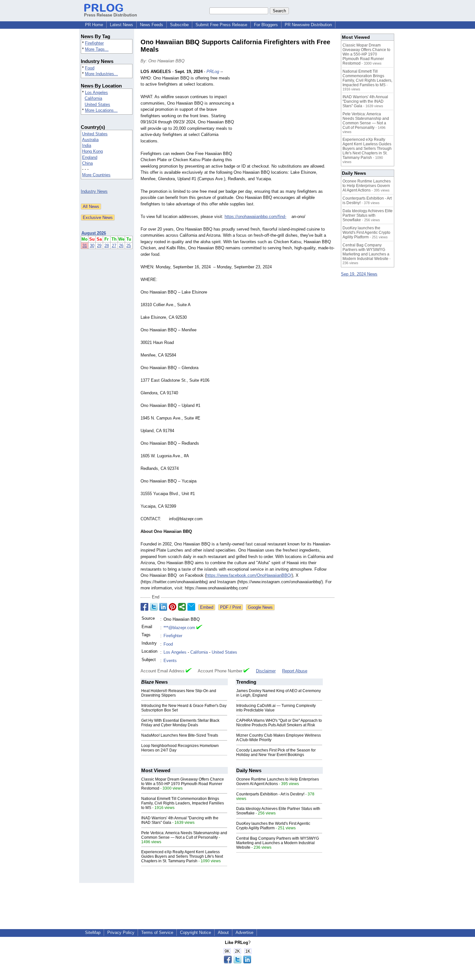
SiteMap (92, 932)
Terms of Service (157, 932)
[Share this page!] (237, 961)
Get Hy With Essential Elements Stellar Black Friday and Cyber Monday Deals (180, 722)
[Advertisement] (286, 116)
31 (84, 245)
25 (128, 245)
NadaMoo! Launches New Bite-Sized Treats (179, 735)
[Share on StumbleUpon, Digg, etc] (182, 607)
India (86, 145)
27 (114, 245)
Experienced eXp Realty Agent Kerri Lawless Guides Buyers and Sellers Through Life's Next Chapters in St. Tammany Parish (182, 856)
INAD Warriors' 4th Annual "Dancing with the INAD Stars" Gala (365, 101)
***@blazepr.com (179, 627)
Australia (90, 139)
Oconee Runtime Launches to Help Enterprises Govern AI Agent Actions (277, 781)
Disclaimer (266, 670)
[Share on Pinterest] (172, 607)
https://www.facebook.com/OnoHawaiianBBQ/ (249, 575)
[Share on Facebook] (144, 607)
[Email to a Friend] (191, 607)
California (93, 98)
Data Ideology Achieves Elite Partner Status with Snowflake (368, 215)
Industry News (94, 191)
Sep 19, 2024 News (359, 274)
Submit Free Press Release (221, 24)
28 (106, 245)
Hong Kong (92, 151)
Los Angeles (96, 92)
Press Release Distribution (110, 15)
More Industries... (101, 73)
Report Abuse (294, 670)
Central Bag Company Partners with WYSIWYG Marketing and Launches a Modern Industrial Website (277, 843)
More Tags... (97, 49)
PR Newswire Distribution (308, 24)
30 (92, 245)
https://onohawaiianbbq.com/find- (255, 216)
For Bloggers (266, 24)
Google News (260, 607)
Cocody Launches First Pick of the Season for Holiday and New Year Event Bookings (276, 752)
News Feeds (151, 24)
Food (89, 68)
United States (97, 104)
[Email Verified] (199, 628)
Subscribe (179, 24)
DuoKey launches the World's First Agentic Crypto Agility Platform (273, 825)
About (223, 932)
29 (99, 245)
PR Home (94, 24)
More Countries (96, 174)
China (87, 163)
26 (121, 245)
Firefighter (94, 43)
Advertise (244, 932)
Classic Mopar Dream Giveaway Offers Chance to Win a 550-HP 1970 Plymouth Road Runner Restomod (182, 784)
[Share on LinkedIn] (163, 607)
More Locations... (101, 110)
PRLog (212, 71)
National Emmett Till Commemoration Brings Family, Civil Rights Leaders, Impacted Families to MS (182, 803)
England (89, 157)
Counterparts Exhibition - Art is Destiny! (270, 794)
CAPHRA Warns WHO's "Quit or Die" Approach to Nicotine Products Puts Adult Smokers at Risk (279, 722)
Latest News (121, 24)
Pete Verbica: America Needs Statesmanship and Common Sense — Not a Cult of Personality (184, 835)
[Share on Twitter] (154, 607)
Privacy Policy (120, 932)
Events (170, 660)
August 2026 (93, 233)
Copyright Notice (195, 932)
